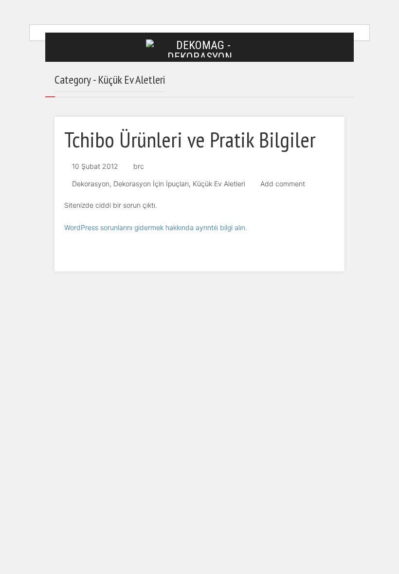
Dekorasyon (90, 183)
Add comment (282, 183)
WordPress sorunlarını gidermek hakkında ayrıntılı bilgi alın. (155, 227)
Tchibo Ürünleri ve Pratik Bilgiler (190, 139)
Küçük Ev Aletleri (219, 183)
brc (138, 166)
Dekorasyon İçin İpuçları (151, 183)
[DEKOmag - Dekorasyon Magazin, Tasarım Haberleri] (199, 47)
